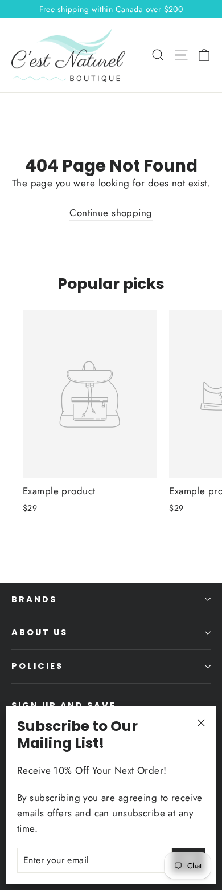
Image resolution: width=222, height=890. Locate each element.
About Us (39, 632)
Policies (37, 666)
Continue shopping (110, 213)
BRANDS (34, 599)
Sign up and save (63, 705)
